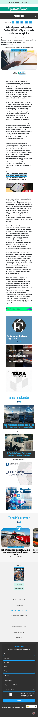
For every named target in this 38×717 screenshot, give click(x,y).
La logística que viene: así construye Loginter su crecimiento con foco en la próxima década (15, 551)
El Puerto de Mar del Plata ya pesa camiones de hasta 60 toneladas (19, 454)
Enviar (19, 700)
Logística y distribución (15, 547)
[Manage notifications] (33, 713)
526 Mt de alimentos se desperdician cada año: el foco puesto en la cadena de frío (19, 426)
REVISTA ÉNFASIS (6, 707)
